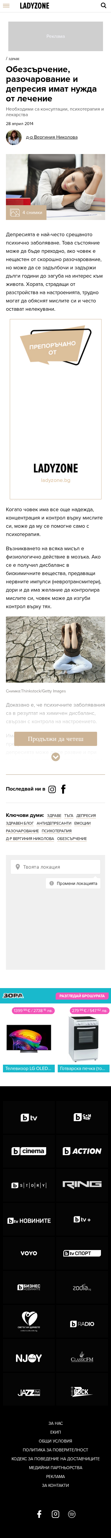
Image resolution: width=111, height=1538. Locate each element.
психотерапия (57, 831)
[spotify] (71, 1515)
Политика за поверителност (55, 1450)
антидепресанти (54, 823)
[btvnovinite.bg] (29, 1219)
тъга (68, 815)
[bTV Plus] (82, 1219)
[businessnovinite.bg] (29, 1287)
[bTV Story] (29, 1185)
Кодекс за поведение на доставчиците (56, 1458)
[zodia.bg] (82, 1287)
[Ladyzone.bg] (34, 6)
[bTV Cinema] (29, 1151)
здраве (54, 815)
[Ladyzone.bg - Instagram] (52, 789)
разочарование (22, 831)
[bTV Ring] (82, 1185)
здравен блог (20, 823)
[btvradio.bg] (82, 1321)
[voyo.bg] (29, 1253)
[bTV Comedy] (82, 1117)
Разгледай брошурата (82, 996)
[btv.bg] (29, 1117)
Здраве (14, 59)
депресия (86, 815)
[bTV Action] (82, 1151)
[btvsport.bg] (82, 1253)
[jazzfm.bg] (29, 1389)
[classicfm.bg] (82, 1355)
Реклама (55, 1476)
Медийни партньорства (55, 1467)
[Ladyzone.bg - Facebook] (63, 802)
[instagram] (55, 1515)
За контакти (55, 1485)
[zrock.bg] (82, 1389)
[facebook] (39, 1515)
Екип (55, 1432)
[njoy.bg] (29, 1355)
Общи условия (55, 1441)
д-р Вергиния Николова (52, 137)
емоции (82, 823)
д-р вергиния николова (30, 838)
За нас (56, 1423)
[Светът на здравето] (29, 1321)
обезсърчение (72, 838)
